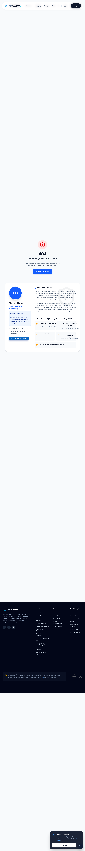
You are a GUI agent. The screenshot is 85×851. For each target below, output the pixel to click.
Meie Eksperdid (78, 687)
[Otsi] (58, 6)
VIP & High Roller (57, 626)
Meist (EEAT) (73, 615)
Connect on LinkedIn (20, 338)
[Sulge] (79, 845)
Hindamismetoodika (75, 618)
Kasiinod (28, 6)
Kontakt (72, 621)
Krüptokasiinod (40, 660)
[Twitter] (4, 627)
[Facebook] (9, 627)
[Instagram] (13, 627)
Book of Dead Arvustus (42, 626)
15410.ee (42, 677)
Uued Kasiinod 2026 (41, 657)
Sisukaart (69, 687)
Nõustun (64, 845)
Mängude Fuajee (40, 615)
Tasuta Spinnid (57, 615)
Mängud (46, 6)
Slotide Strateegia (41, 623)
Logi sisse (65, 5)
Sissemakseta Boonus (59, 618)
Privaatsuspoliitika (74, 629)
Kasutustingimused (75, 632)
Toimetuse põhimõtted (76, 612)
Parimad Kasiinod (40, 612)
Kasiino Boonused (58, 612)
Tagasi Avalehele (43, 271)
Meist (53, 6)
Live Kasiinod (39, 663)
